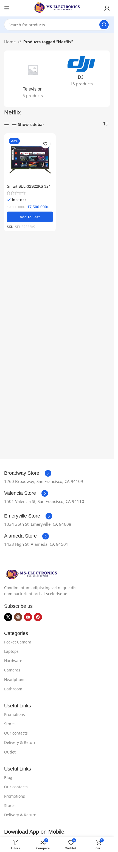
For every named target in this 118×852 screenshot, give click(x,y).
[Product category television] (33, 79)
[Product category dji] (81, 73)
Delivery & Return (20, 742)
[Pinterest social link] (38, 617)
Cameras (12, 670)
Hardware (13, 660)
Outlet (10, 752)
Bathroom (13, 688)
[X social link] (8, 617)
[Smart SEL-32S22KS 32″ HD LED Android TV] (30, 159)
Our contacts (16, 733)
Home (10, 41)
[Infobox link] (27, 473)
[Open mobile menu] (6, 8)
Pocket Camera (17, 642)
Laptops (11, 651)
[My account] (107, 8)
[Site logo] (57, 7)
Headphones (15, 679)
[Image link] (31, 574)
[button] (30, 217)
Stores (10, 723)
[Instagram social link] (18, 617)
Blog (8, 777)
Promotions (14, 714)
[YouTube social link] (28, 617)
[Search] (104, 24)
